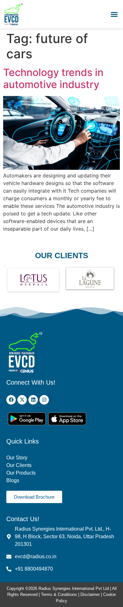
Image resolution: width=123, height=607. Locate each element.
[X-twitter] (22, 400)
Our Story (16, 457)
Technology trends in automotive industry (53, 78)
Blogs (13, 480)
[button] (114, 14)
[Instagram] (44, 400)
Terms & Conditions (59, 594)
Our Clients (19, 465)
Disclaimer (90, 594)
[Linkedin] (33, 400)
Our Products (21, 473)
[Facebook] (11, 400)
